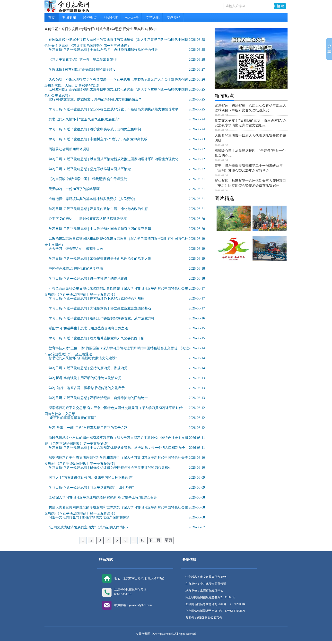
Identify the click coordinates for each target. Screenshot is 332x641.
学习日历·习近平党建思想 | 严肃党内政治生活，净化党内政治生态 (98, 209)
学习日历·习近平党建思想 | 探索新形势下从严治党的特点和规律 (96, 298)
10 (142, 540)
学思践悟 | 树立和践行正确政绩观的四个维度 (82, 69)
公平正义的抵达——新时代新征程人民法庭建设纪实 (88, 219)
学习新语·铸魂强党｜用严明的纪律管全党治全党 (85, 378)
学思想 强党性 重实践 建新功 (133, 29)
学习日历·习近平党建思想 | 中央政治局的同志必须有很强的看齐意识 (100, 229)
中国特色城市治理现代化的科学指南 (76, 268)
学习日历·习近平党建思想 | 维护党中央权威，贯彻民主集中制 (95, 129)
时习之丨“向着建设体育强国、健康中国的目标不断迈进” (91, 477)
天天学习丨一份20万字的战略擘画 (74, 189)
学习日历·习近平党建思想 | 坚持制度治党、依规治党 (88, 368)
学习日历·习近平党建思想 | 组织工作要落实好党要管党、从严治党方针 (102, 318)
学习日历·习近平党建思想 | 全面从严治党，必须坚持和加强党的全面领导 (103, 49)
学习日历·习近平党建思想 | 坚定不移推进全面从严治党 (90, 169)
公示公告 (132, 17)
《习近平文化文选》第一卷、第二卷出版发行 (83, 59)
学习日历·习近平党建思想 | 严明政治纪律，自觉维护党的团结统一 (98, 398)
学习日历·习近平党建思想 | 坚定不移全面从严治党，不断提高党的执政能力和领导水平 (113, 109)
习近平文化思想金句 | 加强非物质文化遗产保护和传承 (89, 517)
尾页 (168, 540)
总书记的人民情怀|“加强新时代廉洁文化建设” (83, 358)
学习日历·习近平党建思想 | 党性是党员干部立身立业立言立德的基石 (100, 308)
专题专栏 (173, 17)
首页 (51, 17)
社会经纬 (111, 17)
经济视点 (90, 17)
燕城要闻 (69, 17)
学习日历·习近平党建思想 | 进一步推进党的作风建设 (88, 278)
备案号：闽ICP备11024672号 (203, 617)
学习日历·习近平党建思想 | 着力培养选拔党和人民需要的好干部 (96, 338)
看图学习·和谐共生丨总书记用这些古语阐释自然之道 (88, 328)
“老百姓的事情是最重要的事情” (72, 418)
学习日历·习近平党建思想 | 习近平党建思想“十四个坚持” (91, 487)
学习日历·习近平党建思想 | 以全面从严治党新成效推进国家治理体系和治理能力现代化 (113, 159)
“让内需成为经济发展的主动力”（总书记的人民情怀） (89, 527)
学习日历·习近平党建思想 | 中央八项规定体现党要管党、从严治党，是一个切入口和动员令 (117, 448)
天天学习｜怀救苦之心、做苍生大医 (76, 248)
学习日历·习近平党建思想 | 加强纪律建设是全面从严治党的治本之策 (100, 258)
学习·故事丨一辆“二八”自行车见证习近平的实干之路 (88, 428)
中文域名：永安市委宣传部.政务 (206, 577)
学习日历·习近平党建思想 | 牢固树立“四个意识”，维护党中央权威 (98, 139)
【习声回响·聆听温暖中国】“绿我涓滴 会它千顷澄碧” (89, 179)
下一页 (154, 540)
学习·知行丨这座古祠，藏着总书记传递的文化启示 (87, 388)
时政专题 (103, 29)
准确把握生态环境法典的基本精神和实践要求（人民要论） (93, 199)
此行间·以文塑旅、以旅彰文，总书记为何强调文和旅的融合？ (95, 99)
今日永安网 (70, 29)
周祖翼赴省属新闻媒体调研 (69, 149)
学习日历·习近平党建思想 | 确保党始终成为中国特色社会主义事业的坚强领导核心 (110, 467)
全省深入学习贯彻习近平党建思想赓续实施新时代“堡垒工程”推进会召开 (103, 497)
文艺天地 (152, 17)
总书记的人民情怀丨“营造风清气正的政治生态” (84, 119)
